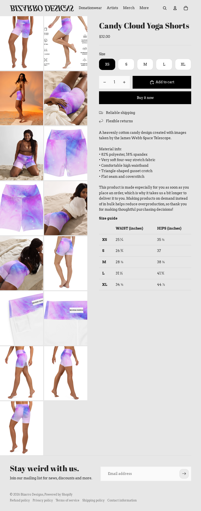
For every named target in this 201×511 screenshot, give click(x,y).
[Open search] (164, 8)
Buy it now (145, 98)
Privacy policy (43, 500)
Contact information (122, 500)
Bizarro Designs (32, 494)
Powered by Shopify (58, 494)
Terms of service (67, 500)
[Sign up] (184, 473)
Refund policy (20, 500)
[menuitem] (144, 8)
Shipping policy (93, 500)
